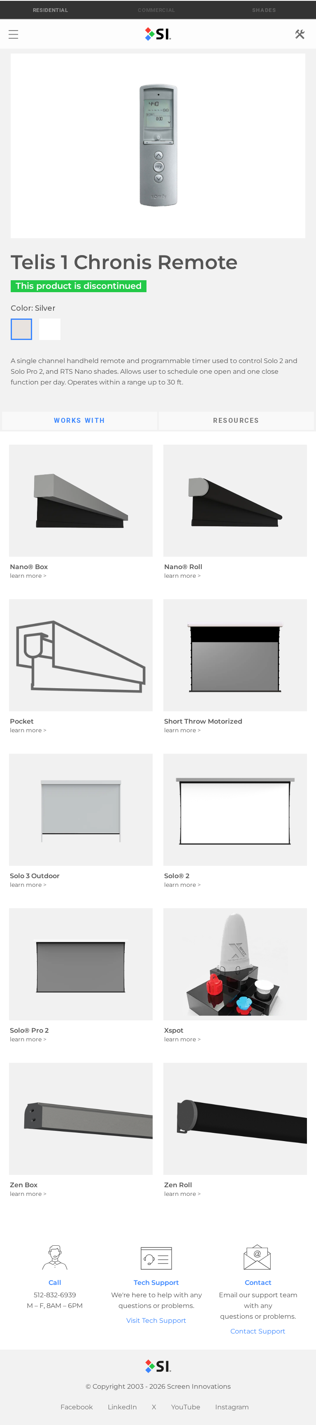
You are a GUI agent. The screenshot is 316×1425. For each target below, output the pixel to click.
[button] (21, 329)
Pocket (22, 721)
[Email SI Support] (258, 1257)
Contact (258, 1283)
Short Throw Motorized (203, 721)
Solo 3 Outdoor (35, 876)
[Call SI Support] (54, 1257)
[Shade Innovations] (260, 10)
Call (55, 1283)
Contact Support (258, 1331)
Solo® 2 (176, 876)
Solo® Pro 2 (29, 1030)
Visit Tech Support (156, 1320)
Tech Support (156, 1283)
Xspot (174, 1030)
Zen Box (23, 1185)
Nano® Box (29, 567)
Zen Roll (178, 1185)
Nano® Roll (183, 567)
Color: (33, 308)
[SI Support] (156, 1257)
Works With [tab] (79, 420)
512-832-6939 (55, 1295)
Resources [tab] (236, 420)
